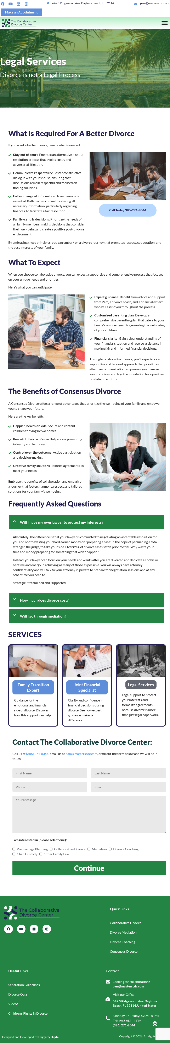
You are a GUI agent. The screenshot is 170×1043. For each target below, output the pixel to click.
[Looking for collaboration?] (108, 982)
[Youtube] (10, 4)
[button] (86, 522)
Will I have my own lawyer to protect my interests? (61, 522)
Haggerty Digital (48, 1037)
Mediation (99, 849)
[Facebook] (3, 4)
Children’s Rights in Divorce (27, 1013)
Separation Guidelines (24, 985)
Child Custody (27, 854)
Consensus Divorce (123, 951)
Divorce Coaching (125, 849)
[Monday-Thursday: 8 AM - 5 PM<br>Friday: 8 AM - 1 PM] (108, 1018)
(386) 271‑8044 (37, 754)
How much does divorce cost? (44, 600)
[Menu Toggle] (164, 23)
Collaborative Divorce (69, 849)
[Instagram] (26, 4)
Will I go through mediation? (43, 616)
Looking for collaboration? (131, 982)
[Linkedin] (18, 4)
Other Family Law (56, 854)
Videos (13, 1004)
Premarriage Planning (32, 849)
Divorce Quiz (17, 994)
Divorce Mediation (123, 932)
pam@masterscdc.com (81, 754)
